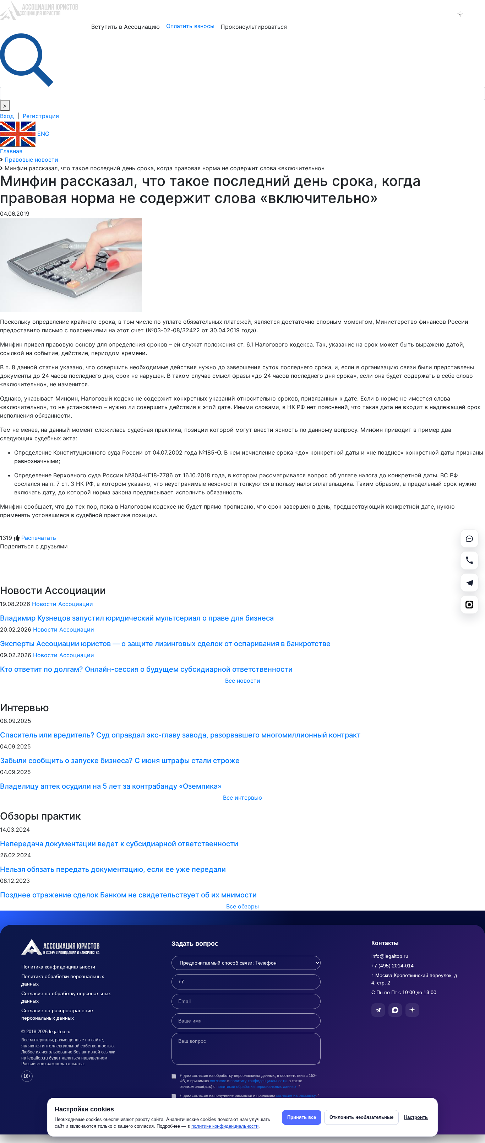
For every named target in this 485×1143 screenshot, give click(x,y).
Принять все (301, 1117)
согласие (218, 1081)
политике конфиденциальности (224, 1126)
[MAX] (469, 604)
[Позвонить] (469, 560)
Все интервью (242, 797)
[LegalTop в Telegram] (423, 14)
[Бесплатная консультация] (469, 538)
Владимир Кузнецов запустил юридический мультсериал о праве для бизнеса (137, 618)
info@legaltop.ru (389, 956)
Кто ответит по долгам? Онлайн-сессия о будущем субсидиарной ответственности (146, 669)
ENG (42, 133)
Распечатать (38, 537)
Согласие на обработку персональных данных (66, 997)
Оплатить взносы (190, 25)
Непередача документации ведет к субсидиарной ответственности (119, 843)
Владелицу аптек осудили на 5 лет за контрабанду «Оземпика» (111, 786)
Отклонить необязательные (361, 1117)
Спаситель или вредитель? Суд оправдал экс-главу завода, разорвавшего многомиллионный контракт (180, 735)
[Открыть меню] (478, 14)
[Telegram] (469, 582)
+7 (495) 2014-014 (392, 965)
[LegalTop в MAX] (441, 14)
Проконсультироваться (254, 26)
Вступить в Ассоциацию (125, 26)
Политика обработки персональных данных (62, 980)
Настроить (416, 1117)
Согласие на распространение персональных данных (57, 1014)
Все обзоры (242, 906)
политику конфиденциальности (258, 1081)
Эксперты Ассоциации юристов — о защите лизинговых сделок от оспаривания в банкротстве (165, 643)
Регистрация (41, 115)
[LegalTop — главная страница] (71, 947)
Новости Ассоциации (62, 603)
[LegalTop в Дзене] (460, 14)
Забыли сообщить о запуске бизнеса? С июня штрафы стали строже (120, 760)
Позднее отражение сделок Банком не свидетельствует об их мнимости (128, 895)
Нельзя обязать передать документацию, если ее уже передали (113, 869)
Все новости (242, 680)
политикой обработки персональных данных (256, 1086)
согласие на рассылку (296, 1095)
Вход (7, 115)
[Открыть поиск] (26, 59)
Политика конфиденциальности (58, 967)
